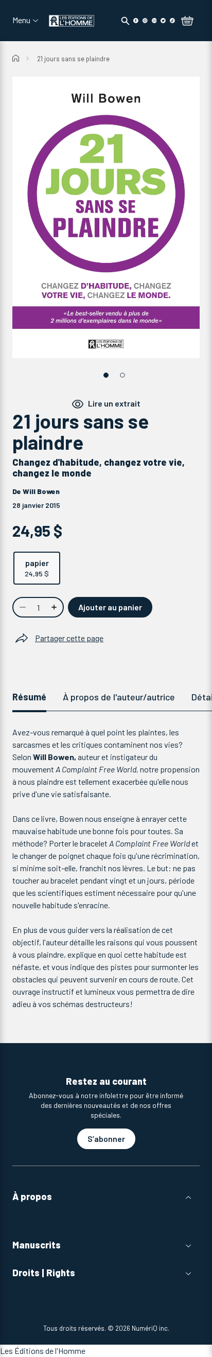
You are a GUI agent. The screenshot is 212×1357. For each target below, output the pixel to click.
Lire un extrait (114, 403)
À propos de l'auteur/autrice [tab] (119, 696)
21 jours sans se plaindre (73, 59)
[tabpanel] (106, 868)
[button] (106, 1196)
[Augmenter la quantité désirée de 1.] (55, 607)
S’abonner (106, 1138)
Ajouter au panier (110, 607)
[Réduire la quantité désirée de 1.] (21, 607)
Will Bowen (41, 491)
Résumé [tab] (29, 696)
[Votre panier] (187, 21)
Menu (21, 20)
